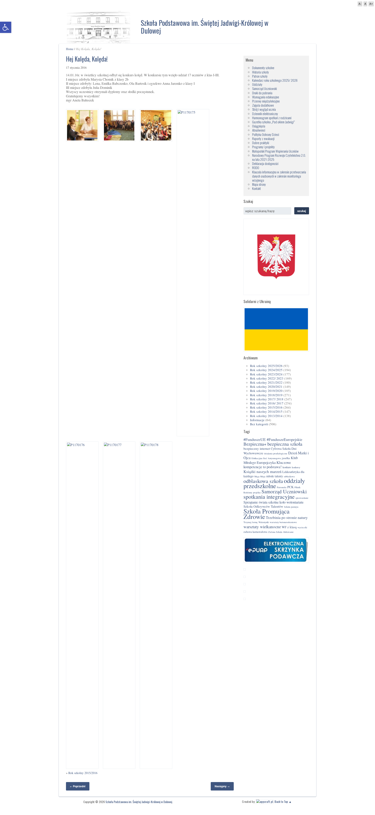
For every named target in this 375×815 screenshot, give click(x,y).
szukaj (301, 211)
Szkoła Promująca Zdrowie (266, 514)
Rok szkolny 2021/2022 (266, 382)
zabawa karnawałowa (255, 532)
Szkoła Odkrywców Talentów (263, 506)
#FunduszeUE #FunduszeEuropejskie (272, 439)
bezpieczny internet (256, 448)
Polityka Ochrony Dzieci (265, 134)
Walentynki (263, 522)
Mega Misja (259, 476)
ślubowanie (288, 531)
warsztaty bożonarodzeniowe (283, 522)
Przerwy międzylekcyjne (266, 101)
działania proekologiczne (275, 453)
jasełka (286, 458)
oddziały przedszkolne (274, 483)
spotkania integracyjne (269, 496)
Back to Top (281, 801)
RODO (255, 167)
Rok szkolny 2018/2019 (266, 395)
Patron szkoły (260, 76)
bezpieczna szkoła (284, 444)
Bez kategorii (259, 424)
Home (69, 49)
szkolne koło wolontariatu (285, 502)
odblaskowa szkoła (263, 480)
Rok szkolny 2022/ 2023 (266, 378)
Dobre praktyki (260, 142)
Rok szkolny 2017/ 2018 (266, 399)
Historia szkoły (260, 72)
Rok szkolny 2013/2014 (266, 416)
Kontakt (256, 188)
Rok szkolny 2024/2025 (266, 370)
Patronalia (281, 487)
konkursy (296, 467)
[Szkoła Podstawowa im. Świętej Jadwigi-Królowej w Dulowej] (98, 26)
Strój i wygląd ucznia (264, 109)
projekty (257, 492)
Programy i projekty (263, 146)
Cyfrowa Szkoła (281, 449)
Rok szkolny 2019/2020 (266, 390)
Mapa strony (259, 184)
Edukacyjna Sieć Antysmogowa (266, 458)
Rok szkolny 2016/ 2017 (266, 403)
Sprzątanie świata (255, 502)
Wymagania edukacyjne (265, 97)
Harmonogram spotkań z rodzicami (271, 117)
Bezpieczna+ (254, 444)
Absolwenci (258, 130)
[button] (5, 27)
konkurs (287, 467)
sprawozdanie (302, 497)
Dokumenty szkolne (263, 67)
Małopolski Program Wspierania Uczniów (275, 151)
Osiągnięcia (258, 126)
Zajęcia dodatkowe (263, 105)
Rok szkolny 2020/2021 (266, 386)
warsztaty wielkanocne (262, 526)
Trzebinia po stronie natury (287, 517)
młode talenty (274, 476)
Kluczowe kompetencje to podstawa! (267, 464)
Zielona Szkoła (275, 531)
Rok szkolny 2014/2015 (266, 411)
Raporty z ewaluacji (263, 138)
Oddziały (257, 84)
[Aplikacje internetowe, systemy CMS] (264, 801)
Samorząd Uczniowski (264, 88)
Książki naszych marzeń (262, 471)
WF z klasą (289, 527)
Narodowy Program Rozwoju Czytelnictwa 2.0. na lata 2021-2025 (279, 157)
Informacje (257, 420)
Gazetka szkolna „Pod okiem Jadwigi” (273, 121)
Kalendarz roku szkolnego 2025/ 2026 (275, 80)
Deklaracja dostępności (265, 163)
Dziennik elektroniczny (265, 113)
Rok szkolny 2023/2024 (266, 374)
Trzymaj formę (250, 522)
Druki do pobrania (262, 92)
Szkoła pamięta (291, 506)
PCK (290, 487)
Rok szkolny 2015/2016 (82, 773)
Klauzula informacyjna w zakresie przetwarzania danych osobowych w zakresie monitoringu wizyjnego (279, 176)
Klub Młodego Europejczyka (270, 460)
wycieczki (302, 527)
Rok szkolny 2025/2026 (266, 365)
